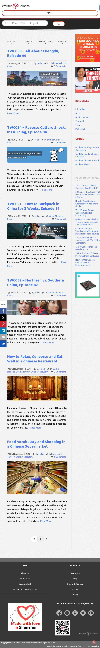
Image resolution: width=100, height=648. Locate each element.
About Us (25, 573)
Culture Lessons (45, 41)
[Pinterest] (3, 324)
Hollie (39, 63)
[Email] (3, 337)
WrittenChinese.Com (32, 643)
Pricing (75, 595)
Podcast (75, 589)
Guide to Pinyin (82, 164)
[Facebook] (3, 311)
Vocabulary (62, 41)
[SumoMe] (3, 343)
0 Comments (60, 457)
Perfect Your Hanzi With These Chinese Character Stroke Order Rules (87, 222)
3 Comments (60, 66)
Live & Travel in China (26, 372)
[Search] (59, 23)
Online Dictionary (75, 584)
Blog (53, 454)
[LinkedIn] (3, 330)
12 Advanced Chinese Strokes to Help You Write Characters (87, 240)
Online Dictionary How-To (25, 589)
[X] (3, 317)
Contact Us (25, 578)
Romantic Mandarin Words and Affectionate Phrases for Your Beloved (87, 231)
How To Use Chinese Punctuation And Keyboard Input (85, 262)
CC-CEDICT (83, 646)
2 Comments (60, 142)
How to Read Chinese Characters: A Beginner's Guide (86, 203)
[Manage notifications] (94, 642)
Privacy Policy (93, 646)
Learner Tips (28, 41)
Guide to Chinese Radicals (87, 160)
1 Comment (60, 219)
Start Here (75, 573)
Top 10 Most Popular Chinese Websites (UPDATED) (85, 213)
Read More (13, 113)
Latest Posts (11, 41)
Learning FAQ (25, 584)
